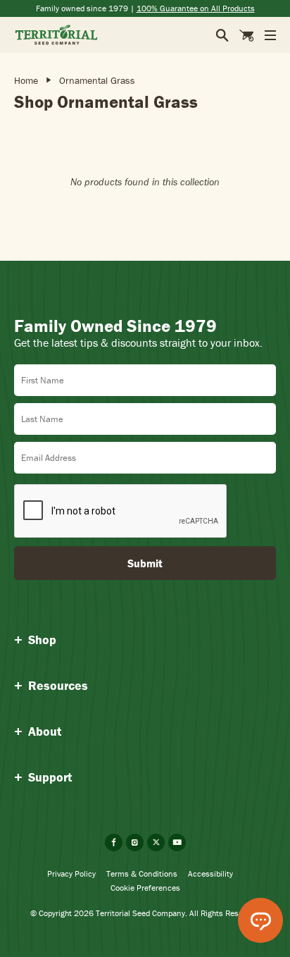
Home (26, 80)
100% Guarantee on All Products (196, 8)
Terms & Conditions (141, 873)
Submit (145, 563)
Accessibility (210, 873)
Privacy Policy (71, 873)
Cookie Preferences (145, 887)
